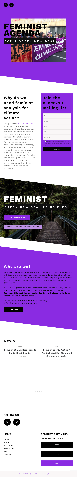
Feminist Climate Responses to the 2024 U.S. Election (20, 351)
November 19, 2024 (20, 356)
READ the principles (17, 217)
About (7, 442)
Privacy (7, 454)
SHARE (57, 463)
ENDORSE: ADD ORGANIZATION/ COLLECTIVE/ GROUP (23, 226)
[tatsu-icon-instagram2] (6, 5)
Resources (9, 448)
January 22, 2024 (57, 360)
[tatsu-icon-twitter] (11, 5)
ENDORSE (57, 454)
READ (57, 445)
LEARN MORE (13, 310)
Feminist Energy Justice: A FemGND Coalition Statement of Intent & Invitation (57, 353)
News (20, 346)
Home (6, 439)
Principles (8, 445)
